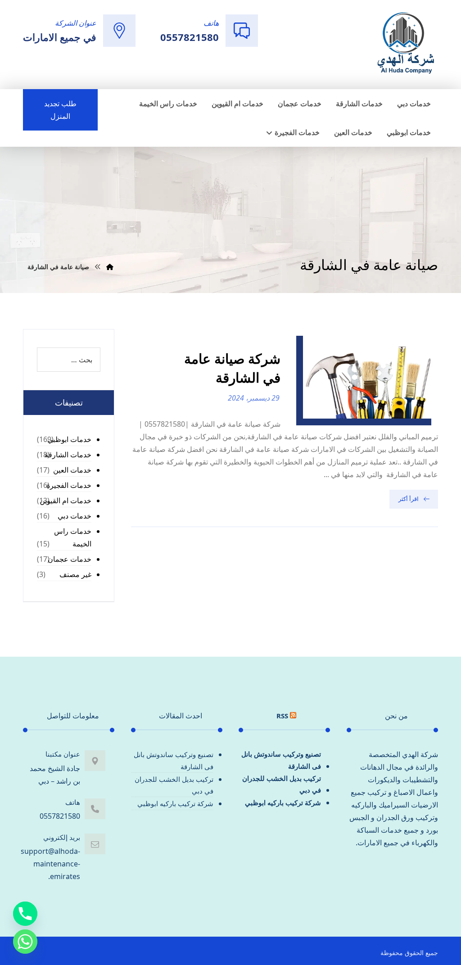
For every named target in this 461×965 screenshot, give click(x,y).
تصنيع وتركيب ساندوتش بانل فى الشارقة (281, 759)
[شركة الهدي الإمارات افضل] (405, 44)
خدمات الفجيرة (68, 485)
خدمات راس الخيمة (72, 537)
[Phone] (25, 914)
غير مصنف (75, 574)
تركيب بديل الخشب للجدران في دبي (281, 784)
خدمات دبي (74, 516)
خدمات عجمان (69, 559)
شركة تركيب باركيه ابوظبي (283, 802)
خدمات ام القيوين (65, 500)
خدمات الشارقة (68, 455)
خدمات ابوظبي (69, 439)
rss (282, 715)
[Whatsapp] (25, 941)
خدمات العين (72, 470)
